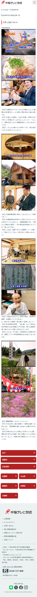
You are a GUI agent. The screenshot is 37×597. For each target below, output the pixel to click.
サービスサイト (9, 522)
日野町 (23, 486)
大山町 (23, 476)
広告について (8, 540)
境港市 (4, 460)
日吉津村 (5, 467)
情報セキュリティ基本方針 (13, 533)
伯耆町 (4, 476)
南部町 (4, 486)
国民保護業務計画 (10, 536)
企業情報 (7, 519)
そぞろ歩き (4, 10)
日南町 (4, 496)
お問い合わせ (8, 526)
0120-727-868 (16, 571)
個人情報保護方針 (10, 529)
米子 (4, 453)
